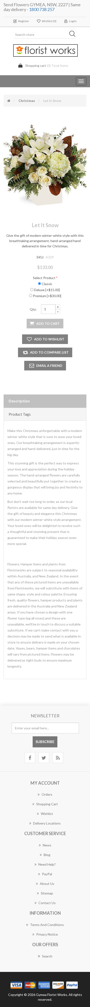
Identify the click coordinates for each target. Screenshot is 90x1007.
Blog (47, 855)
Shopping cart (47, 804)
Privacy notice (47, 934)
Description (19, 401)
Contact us (47, 903)
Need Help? (47, 864)
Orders (47, 794)
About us (47, 884)
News (47, 845)
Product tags (20, 414)
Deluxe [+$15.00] (47, 290)
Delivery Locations (47, 823)
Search (47, 956)
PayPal (47, 874)
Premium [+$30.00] (47, 296)
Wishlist (47, 814)
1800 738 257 (41, 9)
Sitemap (47, 893)
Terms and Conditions (47, 925)
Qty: (33, 309)
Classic (47, 284)
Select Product (44, 278)
